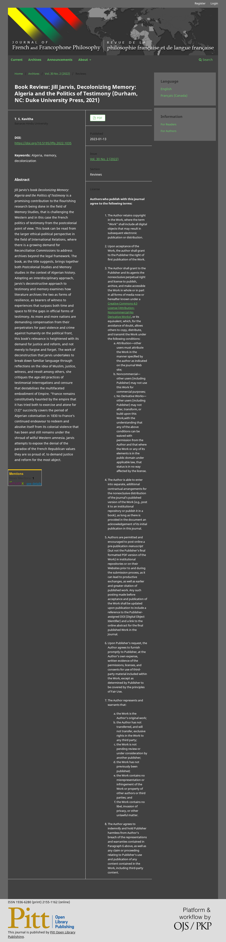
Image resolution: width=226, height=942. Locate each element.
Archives (34, 60)
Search (207, 60)
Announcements (59, 60)
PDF (99, 118)
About (83, 60)
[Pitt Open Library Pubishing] (41, 928)
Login (214, 3)
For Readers (168, 124)
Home (19, 74)
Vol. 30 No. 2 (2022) (57, 74)
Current (17, 60)
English (166, 89)
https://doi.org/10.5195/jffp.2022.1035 (43, 143)
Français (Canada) (174, 95)
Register (200, 3)
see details (33, 483)
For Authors (168, 131)
